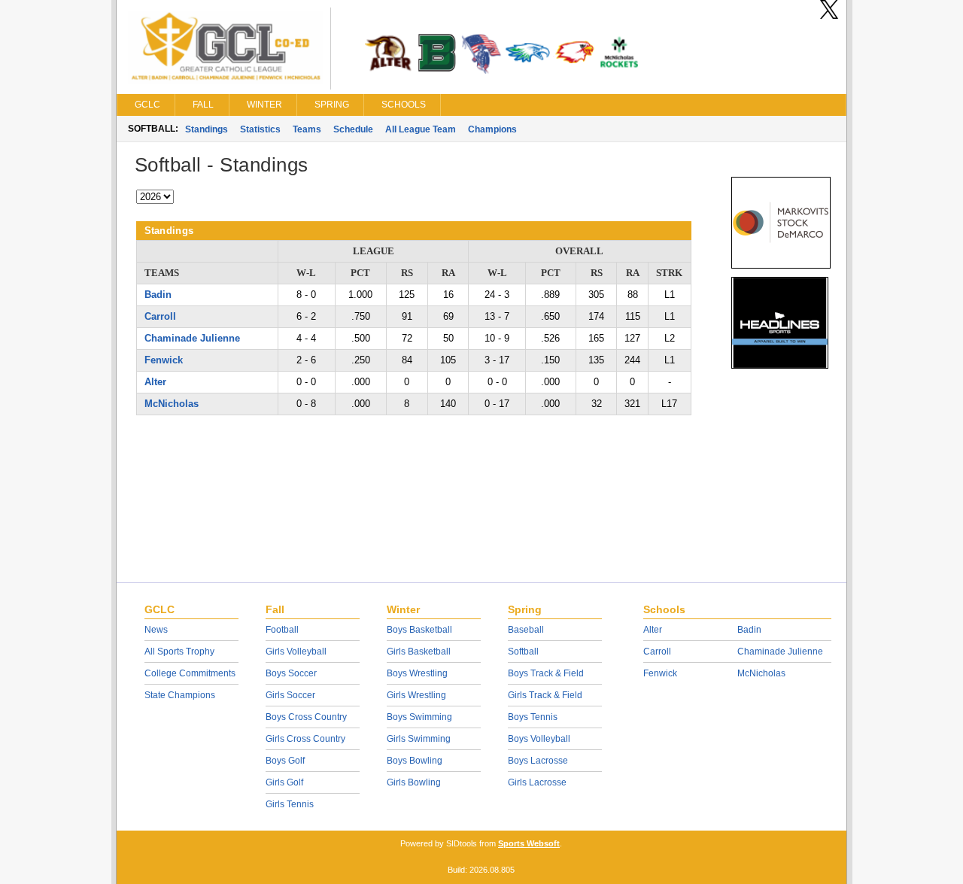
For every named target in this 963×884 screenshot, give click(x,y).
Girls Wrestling (416, 695)
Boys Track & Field (546, 673)
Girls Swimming (419, 739)
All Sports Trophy (179, 651)
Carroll (160, 316)
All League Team (420, 129)
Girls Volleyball (296, 651)
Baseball (526, 629)
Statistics (260, 129)
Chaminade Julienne (192, 338)
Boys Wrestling (417, 673)
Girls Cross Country (305, 739)
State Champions (179, 695)
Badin (158, 294)
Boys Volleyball (539, 739)
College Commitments (189, 673)
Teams (307, 129)
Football (282, 629)
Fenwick (163, 360)
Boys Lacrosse (538, 760)
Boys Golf (285, 760)
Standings (206, 129)
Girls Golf (284, 782)
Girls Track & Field (545, 695)
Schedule (353, 129)
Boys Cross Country (306, 717)
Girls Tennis (290, 804)
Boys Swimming (419, 717)
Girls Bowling (414, 782)
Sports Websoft (529, 843)
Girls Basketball (419, 651)
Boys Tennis (532, 717)
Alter (155, 381)
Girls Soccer (290, 695)
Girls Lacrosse (537, 782)
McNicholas (171, 403)
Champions (492, 129)
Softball (523, 651)
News (156, 629)
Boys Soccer (291, 673)
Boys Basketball (419, 629)
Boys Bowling (414, 760)
